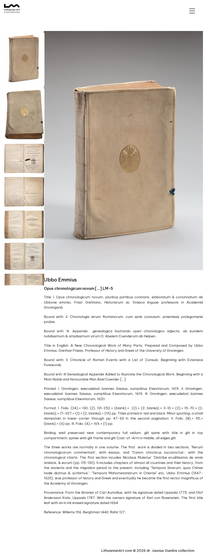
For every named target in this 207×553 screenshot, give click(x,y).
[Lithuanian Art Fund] (12, 8)
